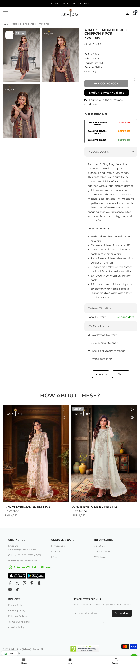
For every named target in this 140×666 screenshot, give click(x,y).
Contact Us (57, 551)
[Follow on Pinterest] (32, 583)
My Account (58, 545)
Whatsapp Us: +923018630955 (24, 560)
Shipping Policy (16, 610)
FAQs (54, 557)
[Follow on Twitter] (17, 583)
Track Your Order (103, 551)
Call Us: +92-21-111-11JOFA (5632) (25, 555)
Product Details (98, 151)
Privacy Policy (16, 605)
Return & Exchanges (19, 616)
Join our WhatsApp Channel (32, 567)
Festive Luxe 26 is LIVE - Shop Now (70, 3)
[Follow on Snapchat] (39, 583)
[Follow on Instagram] (24, 583)
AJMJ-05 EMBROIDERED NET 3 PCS (27, 506)
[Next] (131, 453)
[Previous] (9, 453)
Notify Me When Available (106, 92)
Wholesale (100, 557)
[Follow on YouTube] (10, 589)
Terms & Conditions (19, 621)
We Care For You (99, 326)
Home (5, 24)
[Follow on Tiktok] (17, 589)
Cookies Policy (16, 627)
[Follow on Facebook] (10, 583)
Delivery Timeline (99, 308)
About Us (99, 545)
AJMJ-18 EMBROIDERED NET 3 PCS (95, 506)
